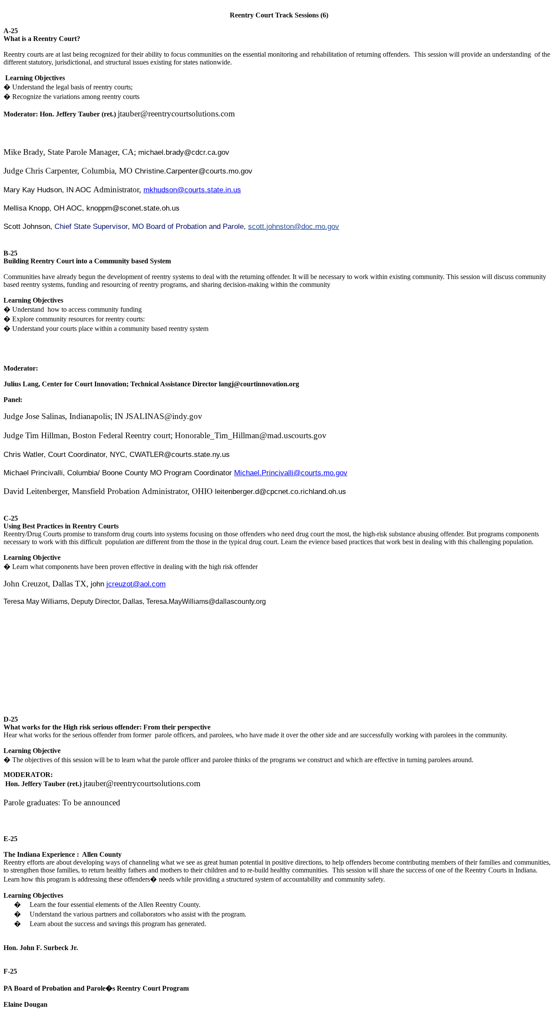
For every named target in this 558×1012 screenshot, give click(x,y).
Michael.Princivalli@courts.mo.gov (290, 472)
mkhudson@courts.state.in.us (192, 189)
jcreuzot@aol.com (136, 583)
